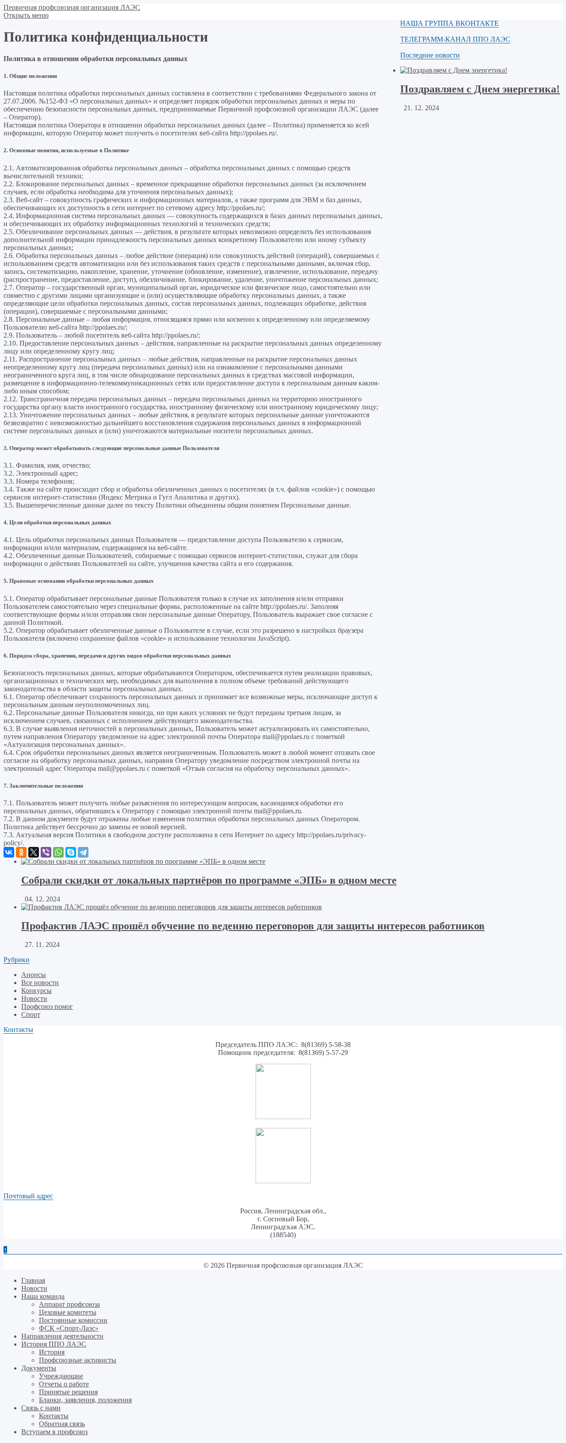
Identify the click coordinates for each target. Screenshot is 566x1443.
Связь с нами (41, 1408)
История (52, 1352)
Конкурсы (36, 990)
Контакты (54, 1416)
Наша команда (43, 1296)
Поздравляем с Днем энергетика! (480, 89)
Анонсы (33, 974)
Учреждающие (61, 1376)
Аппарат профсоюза (69, 1304)
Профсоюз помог (47, 1006)
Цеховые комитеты (67, 1312)
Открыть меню (26, 15)
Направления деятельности (62, 1336)
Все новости (40, 982)
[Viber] (46, 852)
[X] (33, 852)
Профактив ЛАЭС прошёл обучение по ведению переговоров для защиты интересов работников (253, 925)
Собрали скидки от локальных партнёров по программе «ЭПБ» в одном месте (209, 880)
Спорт (30, 1014)
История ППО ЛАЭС (53, 1344)
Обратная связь (62, 1424)
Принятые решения (68, 1392)
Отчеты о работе (64, 1384)
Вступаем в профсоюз (54, 1431)
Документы (38, 1368)
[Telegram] (83, 852)
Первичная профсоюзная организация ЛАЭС (72, 7)
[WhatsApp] (58, 852)
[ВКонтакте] (9, 852)
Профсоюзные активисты (77, 1360)
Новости (34, 998)
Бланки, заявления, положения (85, 1400)
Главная (33, 1280)
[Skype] (70, 852)
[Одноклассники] (21, 852)
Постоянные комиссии (73, 1320)
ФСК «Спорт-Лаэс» (69, 1328)
